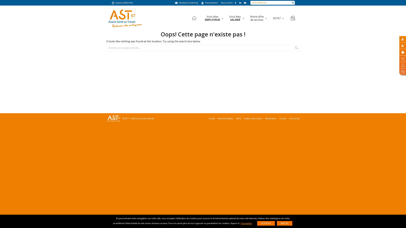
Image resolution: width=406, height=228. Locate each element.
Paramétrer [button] (246, 223)
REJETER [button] (284, 223)
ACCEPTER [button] (266, 223)
